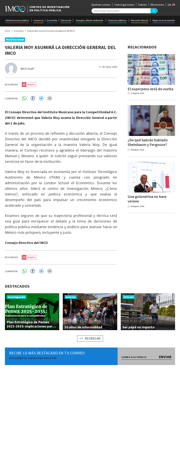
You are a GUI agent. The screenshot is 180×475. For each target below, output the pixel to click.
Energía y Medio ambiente (89, 20)
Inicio (7, 31)
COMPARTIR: (11, 98)
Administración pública (17, 20)
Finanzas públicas (117, 20)
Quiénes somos (101, 4)
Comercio (38, 20)
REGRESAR (93, 338)
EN (170, 4)
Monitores (157, 4)
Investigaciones (124, 4)
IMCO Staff (27, 68)
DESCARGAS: (12, 84)
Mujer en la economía (164, 20)
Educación (66, 20)
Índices (142, 4)
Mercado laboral (139, 20)
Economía (52, 20)
